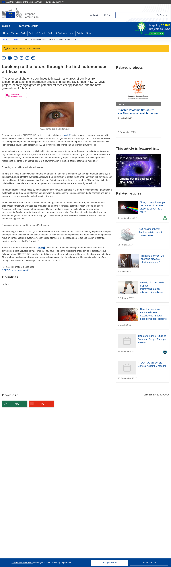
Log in (96, 15)
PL (33, 58)
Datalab (80, 33)
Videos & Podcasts (57, 33)
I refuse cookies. (149, 563)
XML (17, 404)
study (67, 135)
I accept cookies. (109, 563)
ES (16, 58)
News (71, 33)
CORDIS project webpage (15, 270)
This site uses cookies (22, 563)
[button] (107, 15)
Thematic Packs (18, 33)
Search (89, 33)
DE (4, 58)
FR (21, 58)
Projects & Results (37, 33)
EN (10, 58)
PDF (43, 404)
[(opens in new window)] (23, 13)
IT (27, 58)
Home (6, 33)
